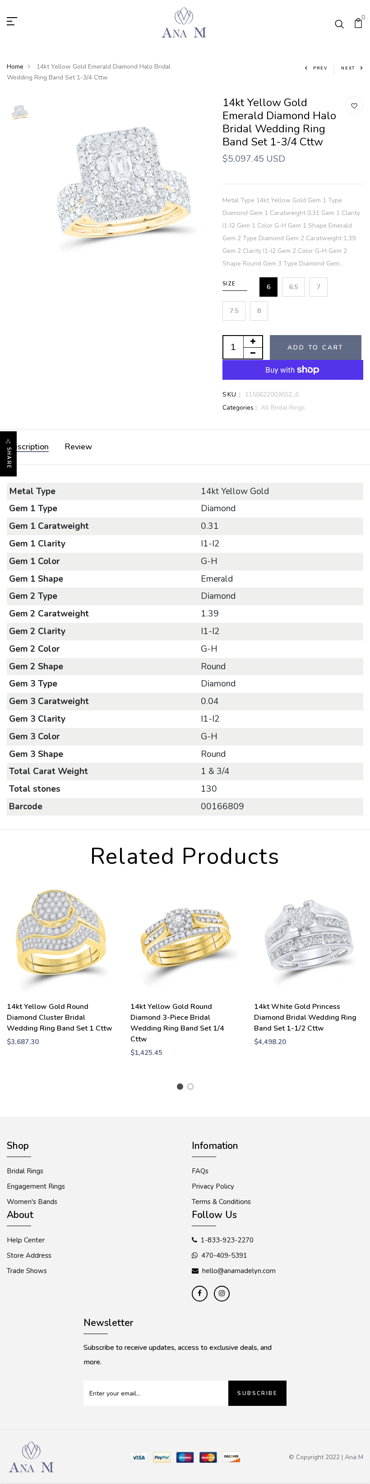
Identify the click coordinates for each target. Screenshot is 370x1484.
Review (78, 446)
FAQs (200, 1171)
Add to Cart (315, 347)
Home (15, 66)
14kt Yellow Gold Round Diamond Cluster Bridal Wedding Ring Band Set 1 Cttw (59, 1017)
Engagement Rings (36, 1186)
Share (8, 458)
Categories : (239, 407)
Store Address (29, 1255)
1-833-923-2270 (227, 1240)
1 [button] (181, 1088)
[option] (20, 112)
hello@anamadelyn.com (239, 1270)
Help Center (26, 1240)
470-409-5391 (224, 1255)
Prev (320, 68)
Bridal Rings (25, 1171)
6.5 (293, 287)
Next (348, 68)
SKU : (231, 394)
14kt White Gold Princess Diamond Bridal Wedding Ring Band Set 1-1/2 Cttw (305, 1017)
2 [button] (192, 1088)
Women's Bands (32, 1201)
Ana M (354, 1457)
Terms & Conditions (221, 1201)
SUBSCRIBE (257, 1393)
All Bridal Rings (283, 407)
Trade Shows (27, 1270)
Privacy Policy (213, 1186)
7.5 (234, 311)
